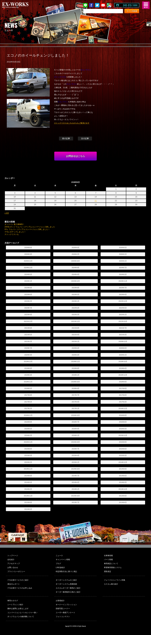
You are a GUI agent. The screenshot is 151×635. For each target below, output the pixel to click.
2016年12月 (123, 408)
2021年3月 (123, 335)
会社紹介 (10, 560)
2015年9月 (123, 442)
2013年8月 (28, 502)
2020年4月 (28, 355)
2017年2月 (28, 408)
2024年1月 (28, 281)
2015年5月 (28, 455)
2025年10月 (75, 261)
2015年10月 (75, 442)
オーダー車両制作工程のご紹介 (68, 592)
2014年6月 (123, 476)
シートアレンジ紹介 (15, 605)
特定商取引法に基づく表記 (66, 571)
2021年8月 (75, 328)
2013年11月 (28, 496)
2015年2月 (28, 462)
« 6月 (7, 213)
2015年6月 (123, 449)
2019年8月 (75, 368)
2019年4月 (123, 368)
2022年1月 (123, 314)
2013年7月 (75, 502)
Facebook (91, 5)
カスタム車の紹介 (111, 584)
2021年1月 (75, 341)
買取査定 (107, 571)
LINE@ (85, 5)
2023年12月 (75, 281)
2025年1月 (123, 261)
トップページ (12, 556)
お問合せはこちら (75, 156)
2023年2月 (28, 301)
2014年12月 (123, 462)
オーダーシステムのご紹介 (66, 580)
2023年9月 (28, 288)
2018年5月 (28, 388)
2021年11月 (75, 321)
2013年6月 (123, 502)
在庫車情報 (108, 556)
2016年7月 (75, 422)
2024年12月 (28, 267)
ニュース (59, 556)
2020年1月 (123, 355)
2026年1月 (123, 254)
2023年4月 (123, 294)
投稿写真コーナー (63, 609)
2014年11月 (28, 469)
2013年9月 (123, 496)
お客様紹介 (60, 601)
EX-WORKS (19, 5)
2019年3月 (28, 375)
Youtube (103, 5)
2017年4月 (75, 402)
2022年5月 (123, 308)
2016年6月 (123, 422)
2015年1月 (75, 462)
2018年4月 (75, 388)
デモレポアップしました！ (15, 232)
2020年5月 (123, 348)
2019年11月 (75, 361)
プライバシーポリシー (16, 571)
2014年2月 (28, 489)
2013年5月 (28, 509)
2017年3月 (123, 402)
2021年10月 (123, 321)
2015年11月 (28, 442)
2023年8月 (75, 288)
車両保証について (111, 563)
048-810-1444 (130, 5)
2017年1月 (75, 408)
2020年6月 (75, 348)
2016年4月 (75, 429)
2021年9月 (28, 328)
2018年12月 (123, 375)
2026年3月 (28, 254)
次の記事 (85, 138)
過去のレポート (13, 584)
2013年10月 (75, 496)
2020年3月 (75, 355)
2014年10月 (75, 469)
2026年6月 (75, 247)
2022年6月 (75, 308)
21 (96, 201)
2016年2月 (28, 435)
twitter (97, 5)
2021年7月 (123, 328)
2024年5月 (28, 274)
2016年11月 (28, 415)
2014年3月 (123, 482)
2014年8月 (28, 476)
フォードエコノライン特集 (114, 580)
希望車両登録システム (113, 567)
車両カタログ (12, 601)
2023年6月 (28, 294)
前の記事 (66, 138)
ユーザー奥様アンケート (65, 613)
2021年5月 (28, 335)
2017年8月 (28, 395)
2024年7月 (123, 267)
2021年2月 (28, 341)
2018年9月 (123, 382)
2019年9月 (28, 368)
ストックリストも (12, 234)
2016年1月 (75, 435)
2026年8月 (28, 247)
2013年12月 (123, 489)
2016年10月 (75, 415)
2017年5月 (28, 402)
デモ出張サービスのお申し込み (19, 588)
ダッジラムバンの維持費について (20, 617)
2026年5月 (123, 247)
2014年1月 (75, 489)
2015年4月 (75, 455)
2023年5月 (75, 294)
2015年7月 (75, 449)
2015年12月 (123, 435)
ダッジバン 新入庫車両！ (14, 224)
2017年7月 (75, 395)
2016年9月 (123, 415)
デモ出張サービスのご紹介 (18, 580)
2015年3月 (123, 455)
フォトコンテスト (63, 617)
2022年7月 (28, 308)
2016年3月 (123, 429)
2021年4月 (75, 335)
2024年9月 (75, 267)
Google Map (109, 5)
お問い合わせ (12, 567)
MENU (146, 5)
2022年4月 (28, 314)
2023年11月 (123, 281)
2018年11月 (28, 382)
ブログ (58, 563)
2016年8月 (28, 422)
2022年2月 (75, 314)
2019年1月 (75, 375)
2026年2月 (75, 254)
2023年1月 (75, 301)
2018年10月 (75, 382)
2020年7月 (28, 348)
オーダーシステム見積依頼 (66, 584)
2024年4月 (75, 274)
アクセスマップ (13, 563)
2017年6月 (123, 395)
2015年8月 (28, 449)
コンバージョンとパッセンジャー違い (22, 613)
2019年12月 (28, 361)
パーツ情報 (108, 560)
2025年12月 (28, 261)
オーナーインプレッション (66, 605)
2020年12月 (123, 341)
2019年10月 (123, 361)
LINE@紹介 (60, 567)
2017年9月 (123, 388)
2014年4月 (75, 482)
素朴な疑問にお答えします (18, 609)
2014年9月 (123, 469)
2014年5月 (28, 482)
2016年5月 (28, 429)
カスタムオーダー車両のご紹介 (68, 588)
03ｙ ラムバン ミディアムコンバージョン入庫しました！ (27, 229)
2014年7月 (75, 476)
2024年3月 (123, 274)
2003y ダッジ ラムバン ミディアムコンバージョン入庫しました (30, 227)
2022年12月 (123, 301)
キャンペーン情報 (63, 560)
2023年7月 (123, 288)
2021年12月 (28, 321)
